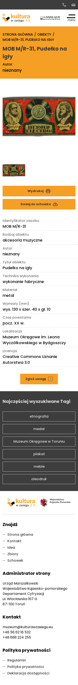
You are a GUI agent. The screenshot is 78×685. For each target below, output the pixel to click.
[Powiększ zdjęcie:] (39, 123)
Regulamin (16, 660)
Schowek (15, 560)
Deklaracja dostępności (28, 673)
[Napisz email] (73, 5)
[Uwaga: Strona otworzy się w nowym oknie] (50, 18)
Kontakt (14, 541)
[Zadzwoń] (64, 5)
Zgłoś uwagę (39, 377)
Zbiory (12, 553)
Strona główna (20, 534)
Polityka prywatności (25, 666)
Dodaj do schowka (36, 204)
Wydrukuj (36, 191)
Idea (11, 547)
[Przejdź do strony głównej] (16, 18)
